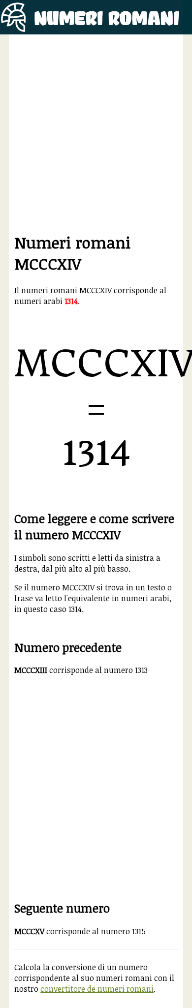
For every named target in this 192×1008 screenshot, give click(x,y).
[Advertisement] (96, 136)
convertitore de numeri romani (97, 988)
